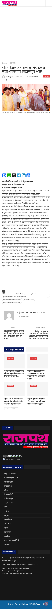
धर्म (5, 507)
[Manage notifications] (46, 604)
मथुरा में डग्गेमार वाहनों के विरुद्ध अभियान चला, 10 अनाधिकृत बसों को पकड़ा (14, 335)
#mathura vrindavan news (11, 302)
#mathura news (28, 299)
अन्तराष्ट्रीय (8, 482)
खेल (6, 490)
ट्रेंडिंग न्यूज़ (8, 498)
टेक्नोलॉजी (8, 494)
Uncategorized (11, 477)
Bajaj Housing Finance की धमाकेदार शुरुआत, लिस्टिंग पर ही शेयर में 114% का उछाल (38, 335)
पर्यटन (7, 511)
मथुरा (6, 515)
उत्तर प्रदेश (46, 76)
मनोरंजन (8, 519)
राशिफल (7, 532)
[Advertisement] (26, 34)
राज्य (6, 528)
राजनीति (7, 523)
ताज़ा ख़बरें (8, 503)
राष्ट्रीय (7, 536)
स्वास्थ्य (7, 544)
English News (10, 473)
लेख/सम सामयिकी (11, 540)
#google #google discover (12, 299)
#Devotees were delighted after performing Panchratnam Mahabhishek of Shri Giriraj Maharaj (22, 295)
